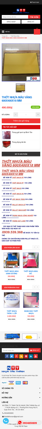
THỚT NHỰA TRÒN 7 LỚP (11, 312)
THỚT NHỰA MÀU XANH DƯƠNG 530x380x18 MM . (11, 273)
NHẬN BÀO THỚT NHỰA (31, 312)
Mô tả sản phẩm (21, 154)
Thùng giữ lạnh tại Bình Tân (22, 130)
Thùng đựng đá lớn (19, 140)
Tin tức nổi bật (10, 127)
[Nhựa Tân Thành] (21, 11)
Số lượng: (6, 114)
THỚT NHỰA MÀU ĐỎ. (31, 272)
